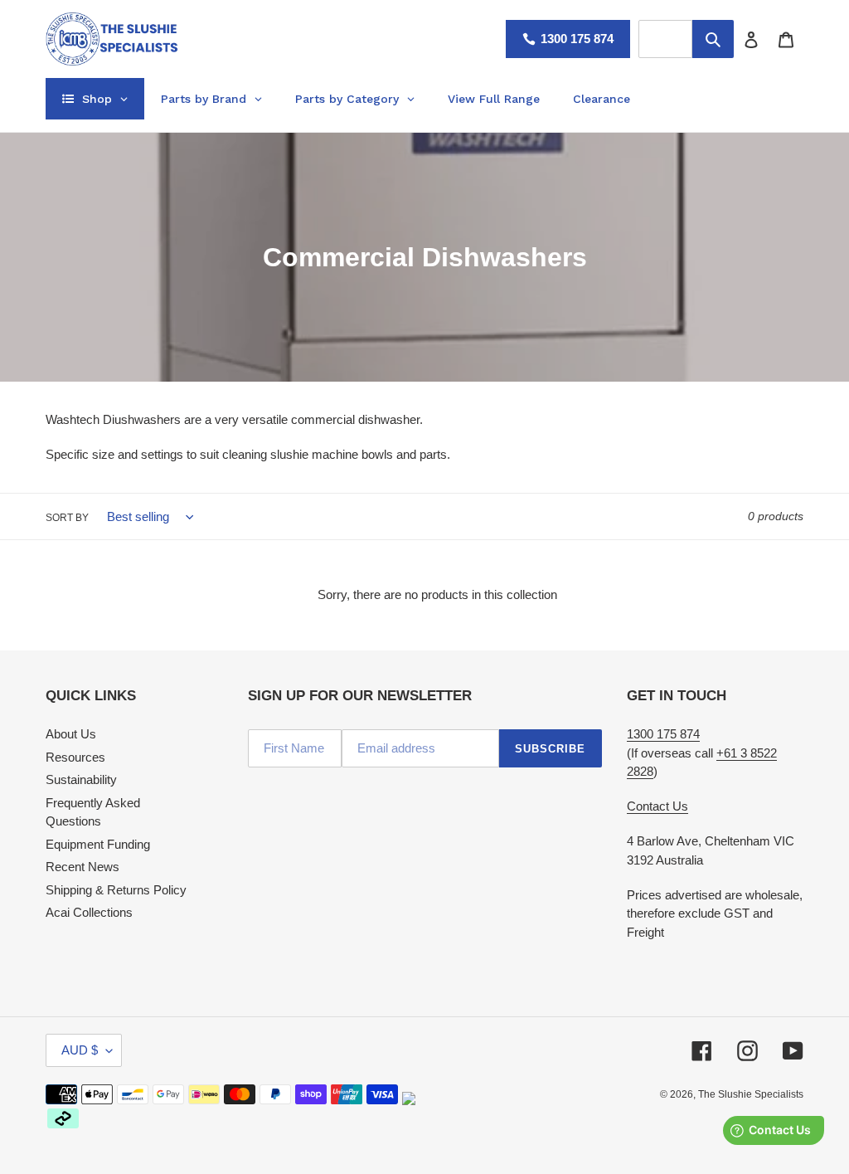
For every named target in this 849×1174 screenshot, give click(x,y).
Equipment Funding (98, 844)
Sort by (67, 518)
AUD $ (79, 1050)
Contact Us (657, 806)
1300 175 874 (577, 39)
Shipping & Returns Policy (116, 890)
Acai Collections (89, 912)
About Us (71, 734)
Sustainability (81, 779)
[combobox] (665, 39)
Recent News (82, 867)
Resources (75, 757)
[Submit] (713, 39)
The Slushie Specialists (750, 1094)
